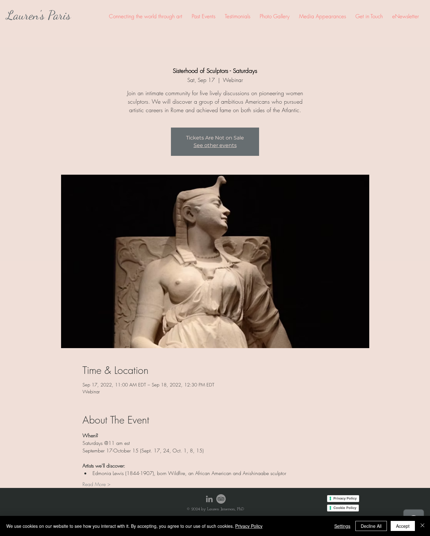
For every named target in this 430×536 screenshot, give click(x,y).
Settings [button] (342, 526)
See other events (215, 145)
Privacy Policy (249, 526)
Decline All (371, 526)
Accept (403, 526)
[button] (203, 16)
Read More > (96, 484)
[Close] (422, 526)
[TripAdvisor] (221, 499)
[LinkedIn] (209, 499)
